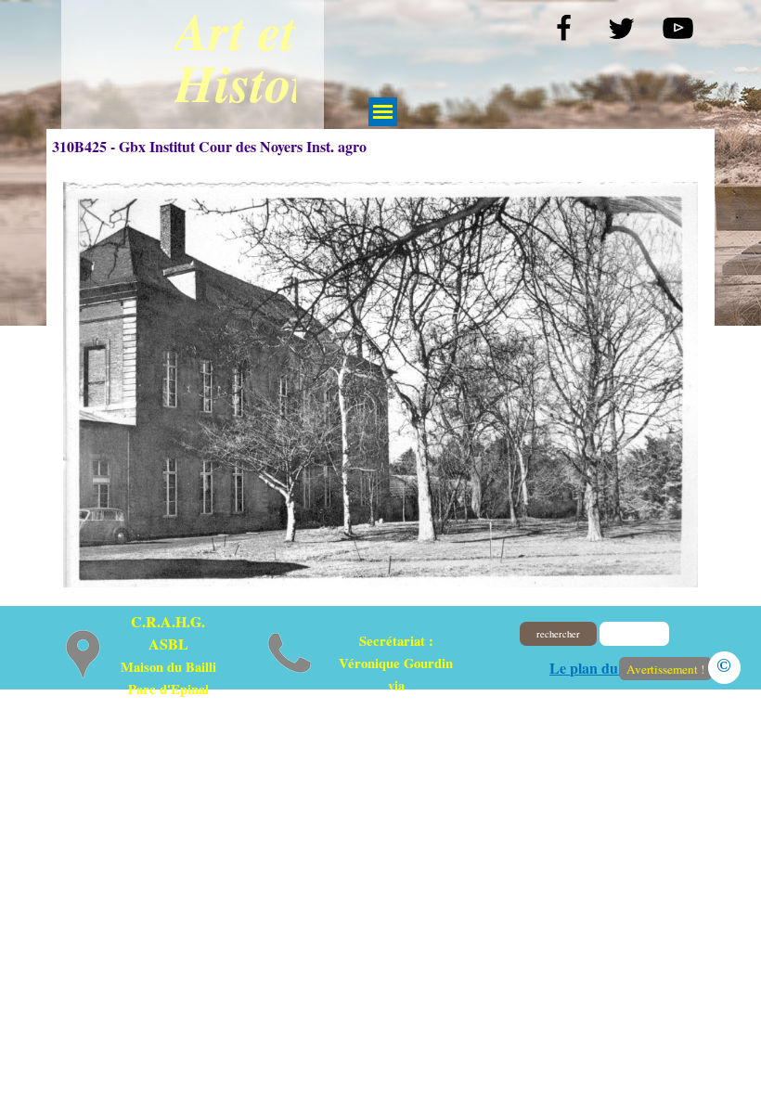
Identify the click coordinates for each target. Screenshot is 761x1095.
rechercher (558, 633)
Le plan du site (595, 667)
